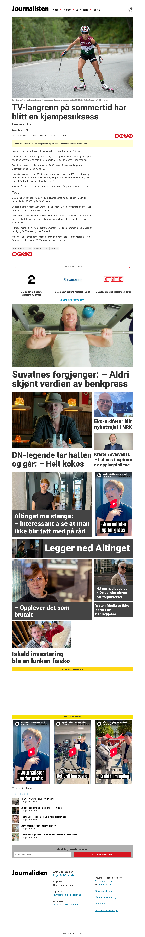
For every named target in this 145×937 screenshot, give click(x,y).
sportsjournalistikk (22, 249)
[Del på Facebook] (117, 136)
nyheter (54, 249)
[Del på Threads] (126, 136)
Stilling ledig (82, 10)
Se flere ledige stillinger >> (73, 299)
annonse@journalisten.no (65, 904)
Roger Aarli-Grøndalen (64, 875)
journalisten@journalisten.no (67, 894)
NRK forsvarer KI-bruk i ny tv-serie (37, 799)
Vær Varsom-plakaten (106, 881)
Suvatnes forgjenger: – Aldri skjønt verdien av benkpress (49, 834)
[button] (15, 267)
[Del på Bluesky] (130, 136)
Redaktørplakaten (107, 884)
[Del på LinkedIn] (121, 136)
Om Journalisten (103, 891)
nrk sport (38, 249)
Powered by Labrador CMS (72, 934)
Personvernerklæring (105, 897)
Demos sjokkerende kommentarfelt (38, 825)
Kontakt (96, 10)
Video (55, 10)
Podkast (67, 10)
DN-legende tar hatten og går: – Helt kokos (42, 808)
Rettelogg (100, 903)
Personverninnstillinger (106, 910)
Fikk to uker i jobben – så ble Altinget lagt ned (43, 816)
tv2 (46, 249)
